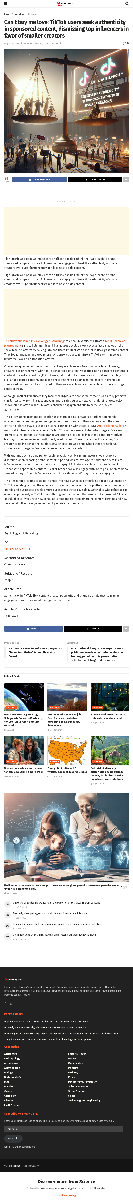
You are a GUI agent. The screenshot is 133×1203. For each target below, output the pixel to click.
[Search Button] (127, 3)
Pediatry (73, 1072)
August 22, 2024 (12, 43)
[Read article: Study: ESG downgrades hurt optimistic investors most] (111, 697)
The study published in (34, 341)
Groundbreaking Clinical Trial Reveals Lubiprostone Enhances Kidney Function (54, 934)
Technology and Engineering (84, 1100)
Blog (7, 1081)
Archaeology (11, 1063)
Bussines (32, 14)
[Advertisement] (66, 192)
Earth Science (12, 1105)
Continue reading (66, 1195)
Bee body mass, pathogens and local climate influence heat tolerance (50, 913)
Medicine (73, 1067)
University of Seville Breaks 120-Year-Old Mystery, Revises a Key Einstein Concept (56, 902)
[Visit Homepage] (66, 3)
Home (7, 14)
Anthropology (12, 1058)
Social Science (76, 1091)
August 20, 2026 (55, 730)
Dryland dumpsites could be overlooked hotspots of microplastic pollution (46, 1021)
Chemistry (10, 1095)
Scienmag (15, 1166)
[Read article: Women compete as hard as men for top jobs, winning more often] (24, 750)
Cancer (8, 1091)
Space (71, 1095)
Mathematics (75, 1063)
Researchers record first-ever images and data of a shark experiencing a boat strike (57, 924)
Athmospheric (12, 1067)
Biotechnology (12, 1077)
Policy (71, 1077)
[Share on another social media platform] (126, 179)
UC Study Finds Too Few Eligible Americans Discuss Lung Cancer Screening (45, 1027)
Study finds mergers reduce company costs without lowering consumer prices (47, 1039)
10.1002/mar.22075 (16, 549)
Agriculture (10, 1053)
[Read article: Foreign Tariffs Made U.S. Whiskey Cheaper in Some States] (67, 750)
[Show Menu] (5, 3)
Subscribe (13, 1138)
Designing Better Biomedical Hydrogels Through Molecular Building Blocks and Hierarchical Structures (61, 1033)
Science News (18, 14)
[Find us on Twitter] (10, 1004)
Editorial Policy (77, 1053)
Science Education (78, 1086)
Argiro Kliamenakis (109, 425)
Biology (8, 1072)
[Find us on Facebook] (5, 1004)
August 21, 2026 (12, 730)
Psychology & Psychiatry (82, 1081)
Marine (72, 1058)
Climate (8, 1100)
